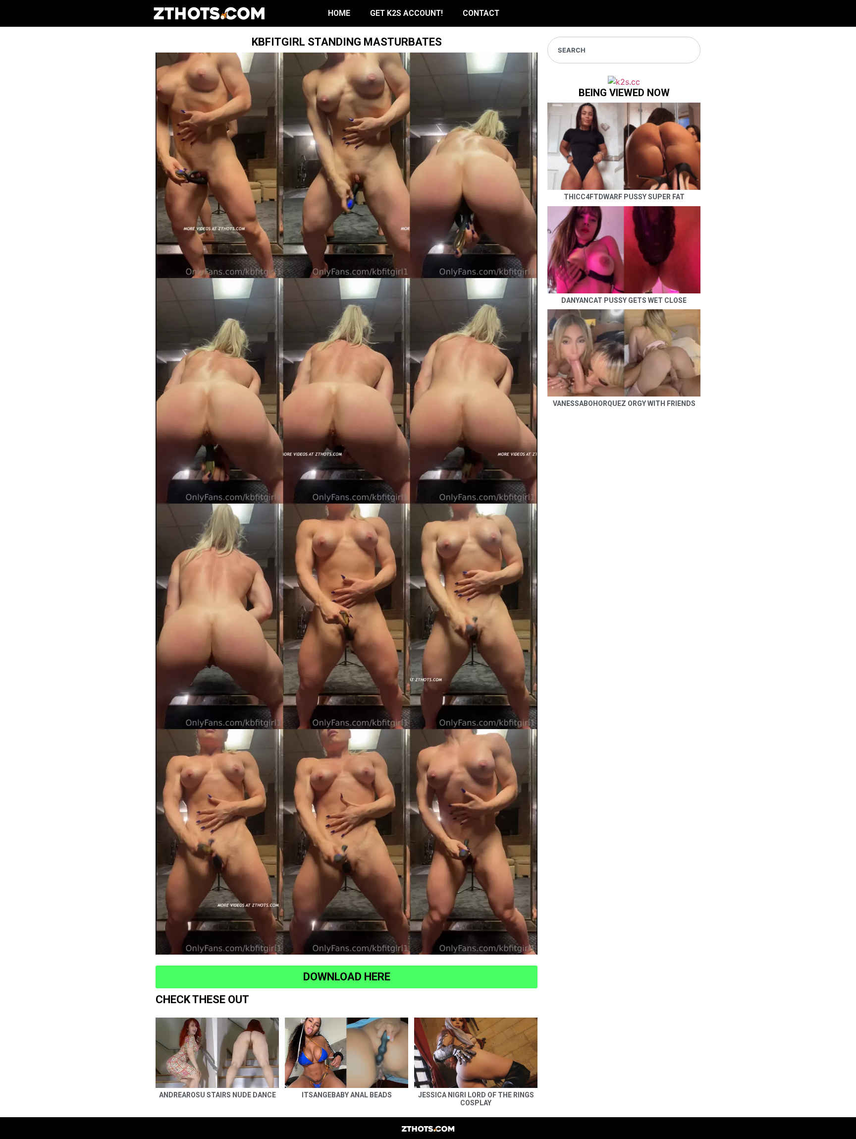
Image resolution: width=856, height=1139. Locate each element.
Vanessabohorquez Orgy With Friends (624, 403)
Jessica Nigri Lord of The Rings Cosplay (476, 1099)
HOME (339, 13)
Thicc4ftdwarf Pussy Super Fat (624, 197)
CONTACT (481, 13)
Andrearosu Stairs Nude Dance (217, 1095)
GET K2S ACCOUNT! (406, 13)
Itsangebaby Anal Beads (347, 1095)
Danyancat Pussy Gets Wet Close (624, 300)
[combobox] (623, 50)
